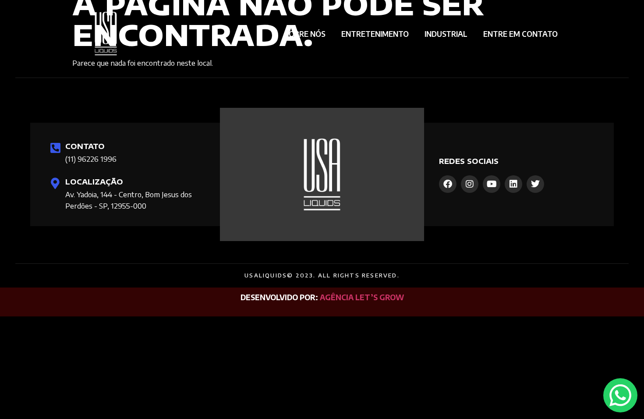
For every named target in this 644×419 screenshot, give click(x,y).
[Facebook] (447, 184)
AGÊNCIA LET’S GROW (362, 297)
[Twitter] (535, 184)
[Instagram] (469, 184)
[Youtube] (491, 184)
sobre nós (305, 34)
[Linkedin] (513, 184)
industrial (446, 34)
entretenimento (375, 34)
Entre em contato (520, 34)
